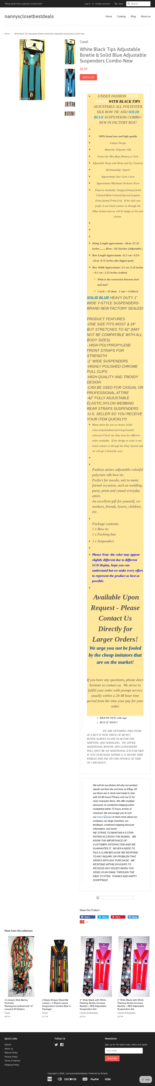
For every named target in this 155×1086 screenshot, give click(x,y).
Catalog (121, 16)
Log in (87, 3)
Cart (121, 3)
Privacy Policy (11, 1056)
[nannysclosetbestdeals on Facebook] (62, 1045)
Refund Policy (11, 1052)
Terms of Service (12, 1060)
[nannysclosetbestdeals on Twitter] (56, 1045)
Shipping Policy (12, 1064)
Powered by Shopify (98, 1073)
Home (109, 16)
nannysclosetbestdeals (29, 16)
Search (8, 1044)
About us (145, 16)
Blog (133, 16)
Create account (102, 3)
